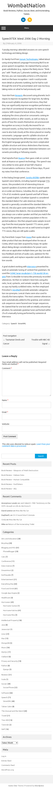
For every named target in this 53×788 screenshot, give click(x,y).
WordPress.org (7, 770)
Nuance (21, 158)
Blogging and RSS (8, 548)
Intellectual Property (9, 620)
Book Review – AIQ (9, 489)
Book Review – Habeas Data (12, 475)
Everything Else (7, 584)
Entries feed (6, 761)
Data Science (6, 566)
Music (3, 647)
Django (6, 669)
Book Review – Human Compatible (15, 480)
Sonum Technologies (29, 59)
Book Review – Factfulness (12, 484)
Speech (14, 323)
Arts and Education (9, 539)
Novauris (19, 95)
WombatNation (26, 5)
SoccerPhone (8, 687)
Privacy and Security (9, 661)
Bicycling (4, 543)
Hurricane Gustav (10, 606)
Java (3, 625)
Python (4, 666)
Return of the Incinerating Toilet (21, 524)
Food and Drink (7, 588)
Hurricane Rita (9, 615)
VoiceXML (22, 323)
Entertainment (7, 579)
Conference (6, 561)
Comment (7, 368)
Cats (3, 557)
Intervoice (31, 266)
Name (5, 400)
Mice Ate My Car (22, 511)
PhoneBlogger (9, 551)
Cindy (3, 520)
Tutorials (5, 725)
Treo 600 (5, 720)
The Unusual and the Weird (12, 711)
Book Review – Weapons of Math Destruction (19, 470)
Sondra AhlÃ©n (32, 178)
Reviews (4, 675)
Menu (26, 28)
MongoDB (5, 643)
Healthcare (5, 598)
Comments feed (8, 765)
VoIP (3, 729)
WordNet (16, 290)
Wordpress (39, 786)
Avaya (28, 237)
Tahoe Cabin (6, 706)
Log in (3, 756)
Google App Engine (9, 593)
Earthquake (6, 575)
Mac (3, 638)
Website (5, 424)
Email (5, 412)
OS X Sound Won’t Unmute (24, 515)
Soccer (4, 684)
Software (5, 693)
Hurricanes (5, 602)
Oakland (4, 657)
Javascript (5, 629)
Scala (3, 679)
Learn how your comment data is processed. (26, 445)
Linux (3, 634)
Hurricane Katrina (10, 610)
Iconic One (12, 786)
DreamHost (6, 570)
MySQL (4, 652)
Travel (4, 716)
